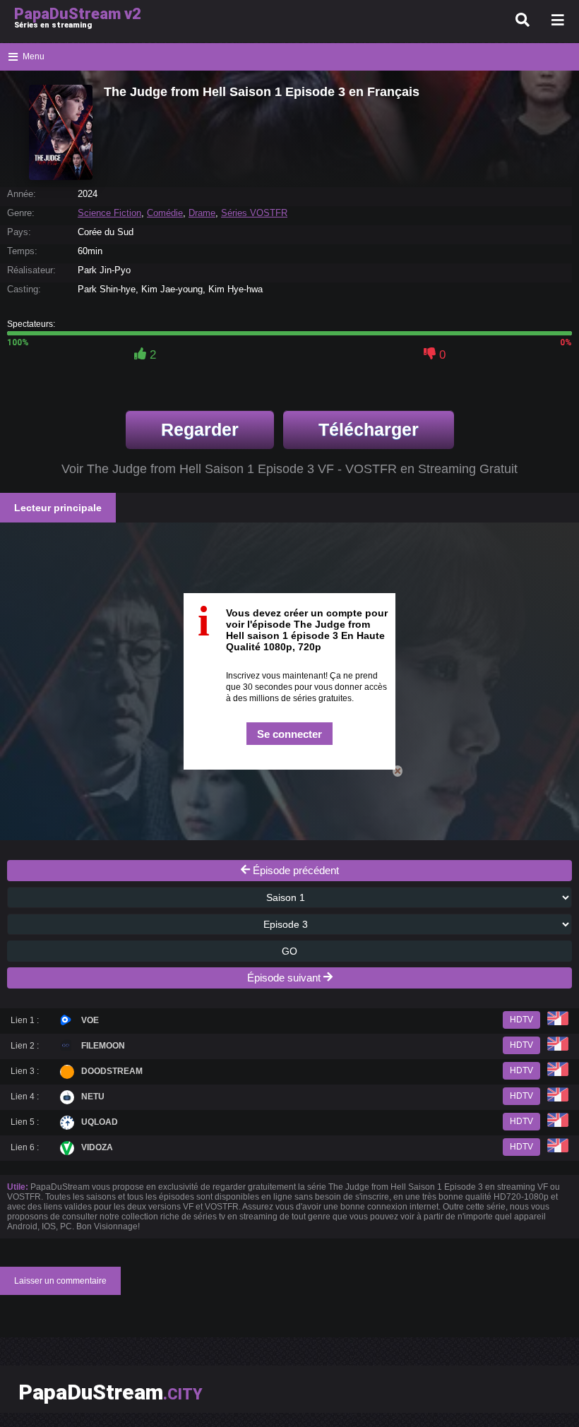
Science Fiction (109, 213)
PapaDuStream (110, 1392)
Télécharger (368, 429)
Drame (202, 213)
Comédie (165, 213)
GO (289, 951)
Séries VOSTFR (254, 213)
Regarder (200, 429)
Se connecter (289, 734)
